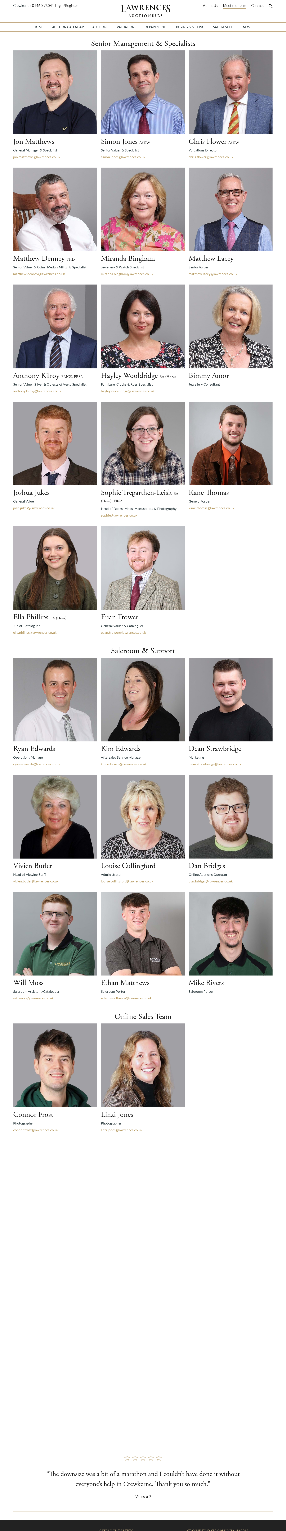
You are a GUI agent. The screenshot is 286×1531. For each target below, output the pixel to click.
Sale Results (223, 27)
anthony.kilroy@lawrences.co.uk (37, 391)
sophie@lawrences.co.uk (119, 515)
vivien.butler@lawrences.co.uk (35, 881)
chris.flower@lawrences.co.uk (211, 156)
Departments (156, 27)
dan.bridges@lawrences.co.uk (211, 881)
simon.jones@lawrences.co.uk (123, 156)
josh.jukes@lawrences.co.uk (34, 507)
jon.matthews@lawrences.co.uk (36, 156)
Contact (257, 5)
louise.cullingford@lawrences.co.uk (127, 881)
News (247, 27)
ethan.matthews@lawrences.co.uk (126, 998)
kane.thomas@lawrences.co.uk (211, 507)
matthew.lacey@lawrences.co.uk (213, 273)
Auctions (100, 27)
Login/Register (66, 5)
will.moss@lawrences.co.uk (33, 998)
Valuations (126, 27)
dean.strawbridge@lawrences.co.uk (215, 764)
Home (38, 27)
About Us (210, 5)
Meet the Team (234, 5)
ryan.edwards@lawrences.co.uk (36, 764)
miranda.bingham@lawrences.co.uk (127, 273)
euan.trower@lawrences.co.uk (123, 632)
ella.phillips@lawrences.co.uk (35, 632)
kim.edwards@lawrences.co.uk (124, 764)
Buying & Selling (190, 27)
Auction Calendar (68, 27)
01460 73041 (43, 5)
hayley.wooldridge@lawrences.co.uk (128, 391)
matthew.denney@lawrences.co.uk (39, 273)
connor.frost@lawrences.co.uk (35, 1129)
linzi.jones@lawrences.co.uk (121, 1129)
